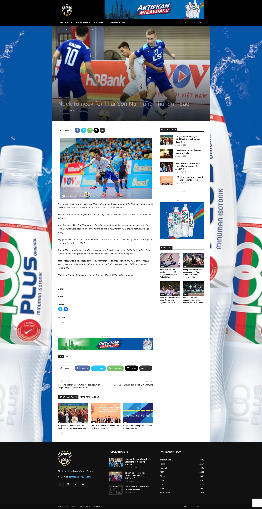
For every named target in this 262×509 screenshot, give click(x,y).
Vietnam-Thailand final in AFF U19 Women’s (133, 385)
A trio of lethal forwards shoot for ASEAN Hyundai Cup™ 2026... (170, 300)
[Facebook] (181, 22)
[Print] (102, 130)
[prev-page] (60, 433)
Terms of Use (188, 506)
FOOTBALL (65, 22)
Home (60, 30)
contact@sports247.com (80, 476)
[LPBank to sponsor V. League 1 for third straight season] (105, 413)
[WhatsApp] (90, 130)
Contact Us (200, 506)
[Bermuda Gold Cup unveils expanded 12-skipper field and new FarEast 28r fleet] (170, 260)
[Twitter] (190, 22)
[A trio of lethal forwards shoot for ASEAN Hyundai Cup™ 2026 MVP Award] (170, 288)
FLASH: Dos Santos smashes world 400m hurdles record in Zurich (193, 300)
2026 (60, 422)
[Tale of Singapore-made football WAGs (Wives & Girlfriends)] (115, 476)
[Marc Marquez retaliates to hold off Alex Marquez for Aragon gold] (166, 167)
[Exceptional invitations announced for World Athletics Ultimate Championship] (193, 260)
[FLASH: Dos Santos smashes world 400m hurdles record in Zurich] (193, 288)
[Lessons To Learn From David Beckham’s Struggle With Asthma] (116, 462)
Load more (181, 191)
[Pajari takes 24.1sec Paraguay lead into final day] (166, 153)
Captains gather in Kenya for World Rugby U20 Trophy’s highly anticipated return (79, 386)
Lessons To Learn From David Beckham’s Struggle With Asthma (138, 462)
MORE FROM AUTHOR (89, 397)
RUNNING (99, 22)
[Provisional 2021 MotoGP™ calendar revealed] (116, 490)
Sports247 (74, 506)
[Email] (96, 130)
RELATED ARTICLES (68, 397)
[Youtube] (195, 22)
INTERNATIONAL (117, 22)
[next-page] (64, 433)
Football (67, 98)
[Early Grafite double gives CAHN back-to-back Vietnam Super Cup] (73, 413)
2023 (67, 30)
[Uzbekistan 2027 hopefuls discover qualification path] (138, 413)
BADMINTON (82, 22)
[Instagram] (185, 22)
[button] (200, 22)
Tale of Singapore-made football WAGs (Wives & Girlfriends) (136, 475)
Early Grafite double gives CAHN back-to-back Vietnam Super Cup (188, 139)
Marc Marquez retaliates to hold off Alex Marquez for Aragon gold (187, 166)
